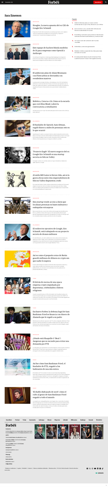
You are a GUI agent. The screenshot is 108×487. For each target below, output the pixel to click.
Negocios (57, 420)
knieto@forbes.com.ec (10, 441)
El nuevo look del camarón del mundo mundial (87, 41)
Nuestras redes (52, 468)
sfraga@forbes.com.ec (10, 445)
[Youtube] (95, 468)
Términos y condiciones (10, 468)
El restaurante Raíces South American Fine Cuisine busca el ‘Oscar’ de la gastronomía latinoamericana (87, 57)
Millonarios (74, 420)
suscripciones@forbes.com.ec (12, 449)
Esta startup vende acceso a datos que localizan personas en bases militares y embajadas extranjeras (50, 204)
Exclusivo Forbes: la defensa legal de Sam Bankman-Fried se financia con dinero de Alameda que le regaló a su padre (51, 314)
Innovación (32, 420)
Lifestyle (65, 420)
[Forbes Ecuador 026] (97, 432)
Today (24, 420)
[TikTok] (102, 468)
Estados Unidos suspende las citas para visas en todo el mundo (88, 51)
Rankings (82, 420)
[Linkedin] (97, 468)
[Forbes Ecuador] (54, 2)
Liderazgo (41, 420)
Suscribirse (98, 2)
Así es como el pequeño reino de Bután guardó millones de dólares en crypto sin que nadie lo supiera (51, 258)
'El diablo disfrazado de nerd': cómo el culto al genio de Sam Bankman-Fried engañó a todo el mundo (49, 394)
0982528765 (9, 456)
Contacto (30, 468)
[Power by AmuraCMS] (99, 473)
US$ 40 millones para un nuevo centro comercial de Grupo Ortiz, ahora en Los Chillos (88, 23)
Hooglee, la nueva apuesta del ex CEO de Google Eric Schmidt (51, 26)
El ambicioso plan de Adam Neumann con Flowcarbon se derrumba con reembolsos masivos (49, 76)
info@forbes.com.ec (28, 432)
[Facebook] (87, 468)
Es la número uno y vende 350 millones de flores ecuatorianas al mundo (88, 29)
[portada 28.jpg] (74, 432)
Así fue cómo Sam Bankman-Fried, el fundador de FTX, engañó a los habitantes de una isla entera (49, 366)
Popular (74, 19)
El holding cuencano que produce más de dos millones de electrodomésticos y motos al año (88, 35)
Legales (19, 468)
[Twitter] (90, 468)
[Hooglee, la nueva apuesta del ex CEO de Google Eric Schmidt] (17, 29)
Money (49, 420)
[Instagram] (92, 468)
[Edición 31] (40, 432)
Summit (91, 420)
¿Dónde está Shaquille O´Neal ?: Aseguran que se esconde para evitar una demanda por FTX (51, 341)
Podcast (17, 420)
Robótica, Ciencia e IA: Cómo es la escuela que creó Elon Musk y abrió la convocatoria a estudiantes (51, 104)
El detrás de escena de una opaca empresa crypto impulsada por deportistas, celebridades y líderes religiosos (48, 286)
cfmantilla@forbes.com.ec (21, 437)
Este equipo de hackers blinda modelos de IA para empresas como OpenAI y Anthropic (50, 50)
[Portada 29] (63, 432)
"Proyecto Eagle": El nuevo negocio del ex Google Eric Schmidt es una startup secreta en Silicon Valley (51, 154)
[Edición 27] (86, 432)
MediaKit (24, 468)
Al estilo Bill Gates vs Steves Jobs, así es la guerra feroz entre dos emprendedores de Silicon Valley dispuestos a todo (51, 178)
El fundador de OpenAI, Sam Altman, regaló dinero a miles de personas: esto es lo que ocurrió (51, 127)
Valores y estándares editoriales (40, 468)
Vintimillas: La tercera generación (84, 46)
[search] (105, 2)
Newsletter (99, 420)
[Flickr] (100, 468)
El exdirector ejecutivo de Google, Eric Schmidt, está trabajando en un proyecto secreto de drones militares (51, 231)
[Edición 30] (51, 432)
